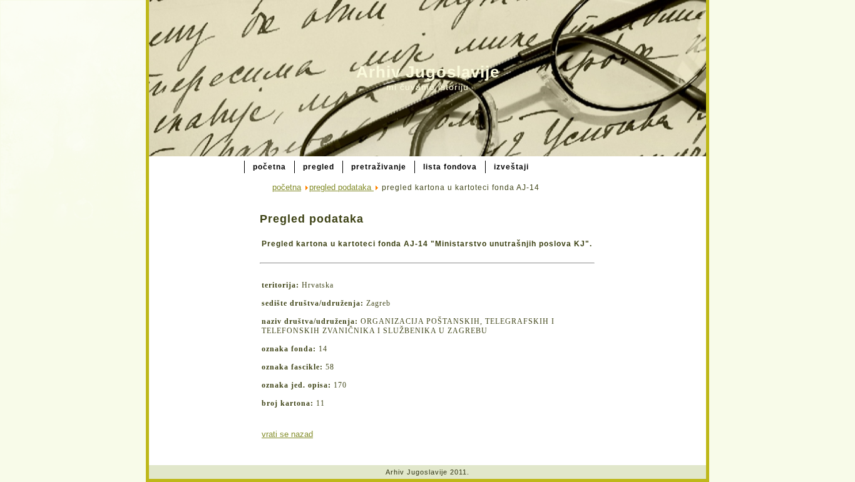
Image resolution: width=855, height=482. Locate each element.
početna (286, 187)
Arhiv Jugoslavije (427, 72)
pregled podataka (341, 187)
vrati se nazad (287, 434)
